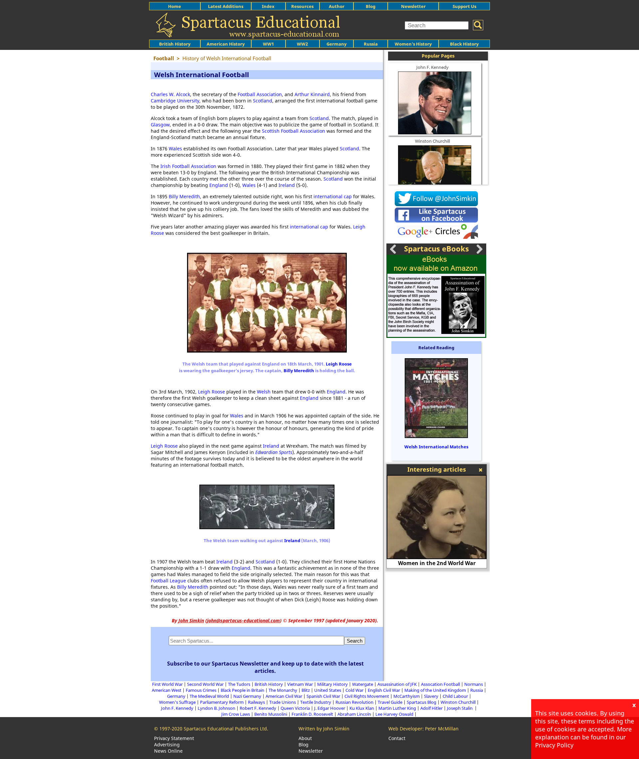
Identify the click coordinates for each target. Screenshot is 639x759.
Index (268, 6)
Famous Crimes (201, 690)
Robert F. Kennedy (258, 708)
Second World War (205, 684)
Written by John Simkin (324, 728)
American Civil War (284, 696)
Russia (371, 44)
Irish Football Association (188, 166)
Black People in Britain (242, 690)
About (305, 738)
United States (327, 690)
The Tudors (239, 684)
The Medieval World (209, 696)
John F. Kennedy (432, 67)
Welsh (264, 391)
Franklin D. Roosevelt (312, 714)
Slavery (431, 696)
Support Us (464, 6)
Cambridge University (175, 100)
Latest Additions (225, 6)
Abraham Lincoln (354, 714)
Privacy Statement (174, 738)
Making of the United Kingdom (435, 690)
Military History (332, 684)
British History (269, 684)
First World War (167, 684)
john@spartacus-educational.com (243, 620)
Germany (336, 44)
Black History (464, 44)
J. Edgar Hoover (329, 708)
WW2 (302, 44)
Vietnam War (300, 684)
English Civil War (384, 690)
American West (166, 690)
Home (174, 6)
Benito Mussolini (270, 714)
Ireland (287, 185)
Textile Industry (315, 702)
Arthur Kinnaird (312, 94)
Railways (256, 702)
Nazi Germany (247, 696)
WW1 (268, 44)
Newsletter (413, 6)
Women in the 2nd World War (437, 563)
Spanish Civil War (323, 696)
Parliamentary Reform (222, 702)
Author (336, 6)
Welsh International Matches (436, 447)
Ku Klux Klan (361, 708)
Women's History (413, 44)
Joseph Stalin (460, 708)
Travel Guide (390, 702)
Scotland (262, 100)
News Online (168, 751)
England (218, 185)
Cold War (354, 690)
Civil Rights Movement (366, 696)
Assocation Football (440, 684)
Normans (473, 684)
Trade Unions (282, 702)
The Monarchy (283, 690)
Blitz (306, 690)
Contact (396, 738)
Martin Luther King (397, 708)
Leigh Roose (339, 364)
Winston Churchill (432, 141)
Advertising (167, 744)
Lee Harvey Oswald (394, 714)
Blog (370, 6)
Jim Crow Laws (235, 714)
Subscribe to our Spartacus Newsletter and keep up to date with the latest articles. (265, 667)
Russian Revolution (354, 702)
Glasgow (160, 124)
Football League (168, 580)
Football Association (260, 94)
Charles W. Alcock (170, 94)
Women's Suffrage (177, 702)
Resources (302, 6)
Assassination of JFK (397, 684)
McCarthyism (406, 696)
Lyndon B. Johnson (216, 708)
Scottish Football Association (293, 131)
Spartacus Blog (421, 702)
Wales (175, 148)
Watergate (362, 684)
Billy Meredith (184, 196)
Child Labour (455, 696)
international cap (333, 196)
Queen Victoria (295, 708)
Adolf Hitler (431, 708)
